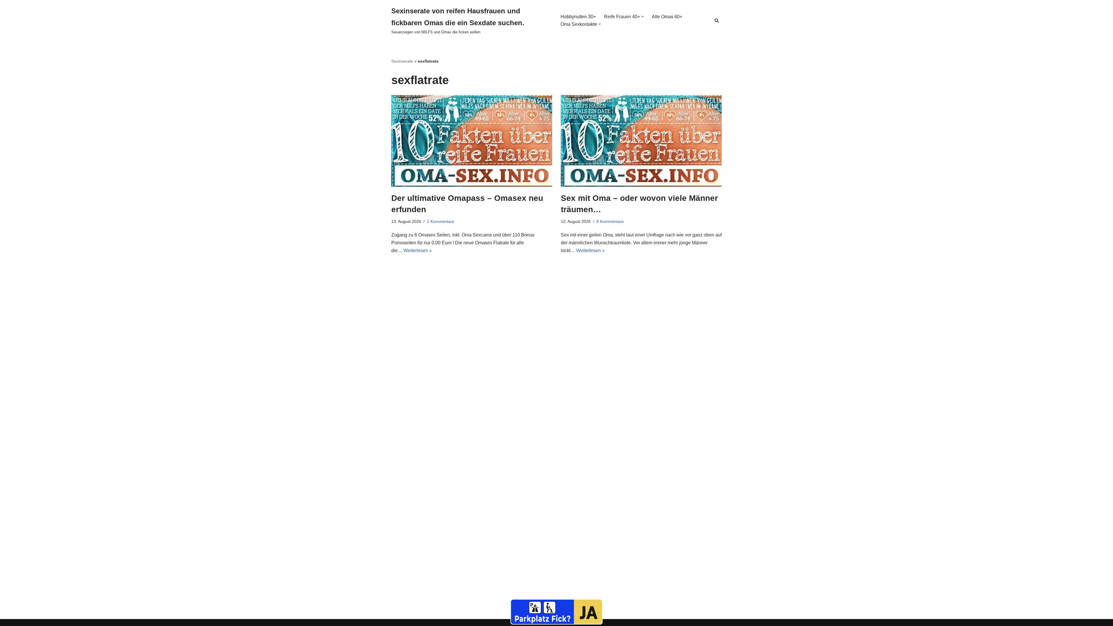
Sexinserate (402, 61)
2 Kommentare (440, 221)
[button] (642, 16)
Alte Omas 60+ (667, 16)
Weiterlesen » (417, 250)
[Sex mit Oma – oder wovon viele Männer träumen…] (641, 141)
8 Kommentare (610, 221)
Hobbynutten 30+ (578, 16)
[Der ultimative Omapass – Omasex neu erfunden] (471, 141)
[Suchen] (716, 20)
